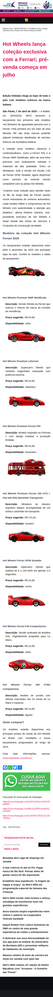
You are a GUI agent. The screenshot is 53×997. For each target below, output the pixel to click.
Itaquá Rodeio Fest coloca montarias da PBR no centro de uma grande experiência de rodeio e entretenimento (26, 928)
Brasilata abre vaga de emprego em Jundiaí (23, 860)
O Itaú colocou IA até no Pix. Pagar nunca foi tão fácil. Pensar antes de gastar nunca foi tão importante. (23, 871)
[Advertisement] (28, 86)
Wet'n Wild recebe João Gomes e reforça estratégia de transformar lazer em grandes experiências (26, 902)
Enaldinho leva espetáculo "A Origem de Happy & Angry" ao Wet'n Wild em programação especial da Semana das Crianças (26, 886)
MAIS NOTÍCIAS (20, 29)
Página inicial (8, 29)
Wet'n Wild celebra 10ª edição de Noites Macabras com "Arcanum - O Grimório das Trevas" (26, 969)
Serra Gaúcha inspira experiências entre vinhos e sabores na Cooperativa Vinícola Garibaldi (26, 915)
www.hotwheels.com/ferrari (17, 758)
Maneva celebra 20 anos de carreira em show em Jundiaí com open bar (25, 957)
